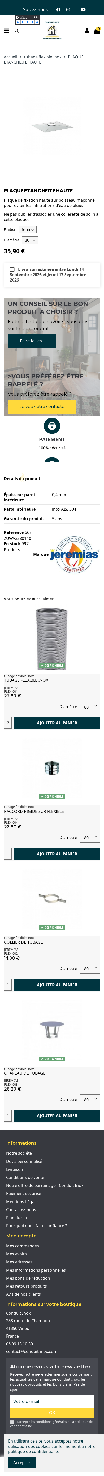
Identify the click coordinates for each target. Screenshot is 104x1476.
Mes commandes (22, 1246)
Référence (14, 532)
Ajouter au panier (57, 723)
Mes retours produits (26, 1286)
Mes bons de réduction (28, 1278)
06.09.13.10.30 (19, 1344)
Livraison (14, 1169)
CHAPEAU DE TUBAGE (24, 1073)
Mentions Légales (23, 1201)
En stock (12, 543)
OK (52, 1412)
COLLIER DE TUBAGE (23, 942)
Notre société (19, 1153)
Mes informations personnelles (36, 1270)
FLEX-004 (11, 822)
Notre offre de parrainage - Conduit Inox (44, 1185)
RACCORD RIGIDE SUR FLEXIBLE (34, 811)
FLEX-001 (11, 691)
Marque (41, 554)
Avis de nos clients (23, 1294)
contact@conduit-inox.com (31, 1351)
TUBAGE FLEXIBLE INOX (26, 680)
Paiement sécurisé (23, 1193)
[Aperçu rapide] (96, 612)
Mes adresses (19, 1262)
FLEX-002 (11, 953)
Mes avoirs (16, 1254)
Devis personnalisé (24, 1161)
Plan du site (17, 1217)
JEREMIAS (11, 687)
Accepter (21, 1462)
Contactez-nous (21, 1209)
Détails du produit (22, 478)
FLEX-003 (11, 1084)
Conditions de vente (25, 1177)
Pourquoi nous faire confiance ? (36, 1225)
